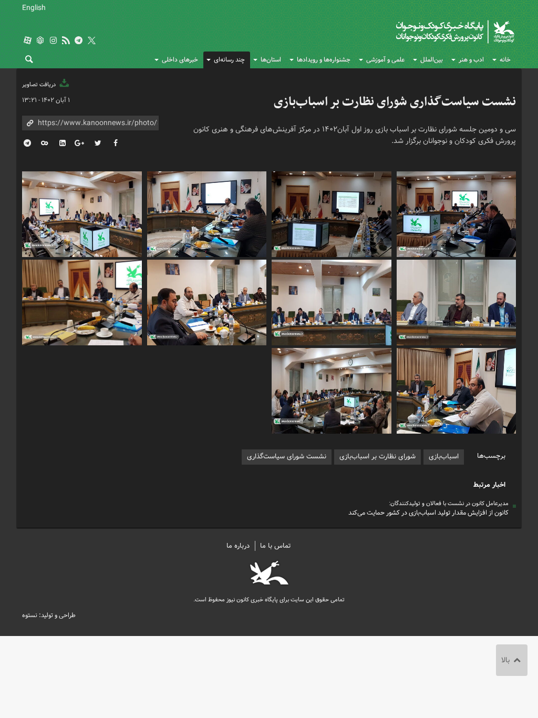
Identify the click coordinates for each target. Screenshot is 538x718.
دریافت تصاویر (39, 84)
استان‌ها (271, 60)
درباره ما (238, 545)
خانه (505, 60)
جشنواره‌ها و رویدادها (323, 60)
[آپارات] (27, 41)
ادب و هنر (471, 60)
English (34, 8)
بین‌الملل (431, 60)
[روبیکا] (40, 41)
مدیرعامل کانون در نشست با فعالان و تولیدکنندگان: (449, 503)
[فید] (65, 41)
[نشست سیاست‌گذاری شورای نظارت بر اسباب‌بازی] (456, 213)
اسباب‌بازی (444, 456)
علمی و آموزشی (385, 60)
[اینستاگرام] (53, 41)
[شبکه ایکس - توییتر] (91, 41)
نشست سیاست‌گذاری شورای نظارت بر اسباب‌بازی (395, 101)
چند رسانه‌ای (229, 60)
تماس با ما (275, 545)
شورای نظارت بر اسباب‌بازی (377, 456)
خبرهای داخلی (180, 60)
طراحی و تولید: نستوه (49, 615)
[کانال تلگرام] (79, 41)
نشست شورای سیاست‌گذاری (286, 456)
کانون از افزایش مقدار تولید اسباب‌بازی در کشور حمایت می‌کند (428, 513)
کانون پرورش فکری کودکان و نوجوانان (414, 31)
